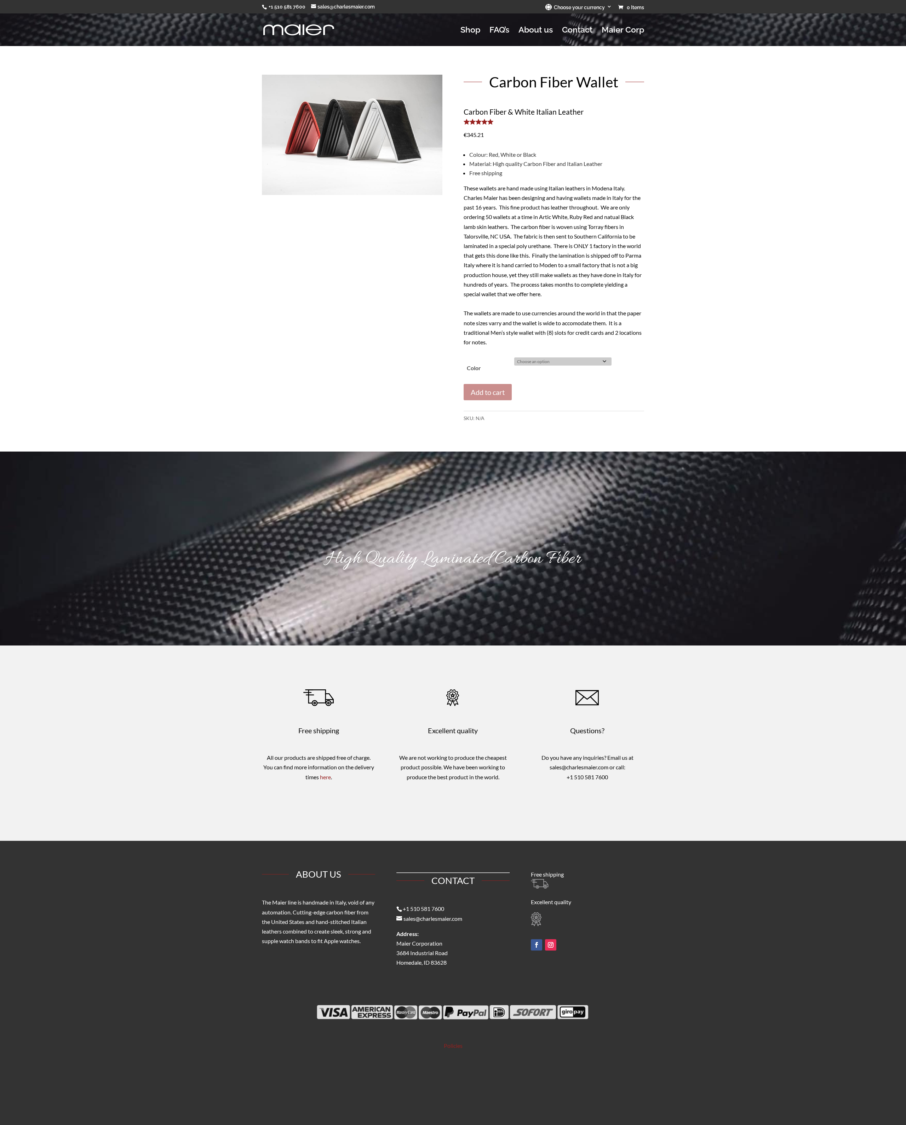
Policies (453, 1045)
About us (535, 30)
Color (474, 368)
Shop (470, 30)
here (325, 777)
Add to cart (488, 392)
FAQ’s (499, 30)
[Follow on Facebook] (536, 945)
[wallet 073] (352, 192)
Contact (577, 30)
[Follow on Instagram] (550, 945)
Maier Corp (623, 30)
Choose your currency (578, 7)
